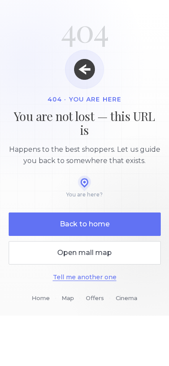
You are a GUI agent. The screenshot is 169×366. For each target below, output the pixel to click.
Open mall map (84, 252)
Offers (95, 297)
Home (41, 297)
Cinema (126, 297)
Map (68, 297)
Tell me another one (85, 277)
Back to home (85, 224)
